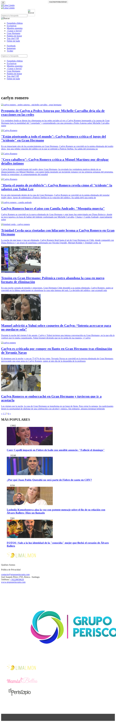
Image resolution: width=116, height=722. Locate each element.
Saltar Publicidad (58, 2)
